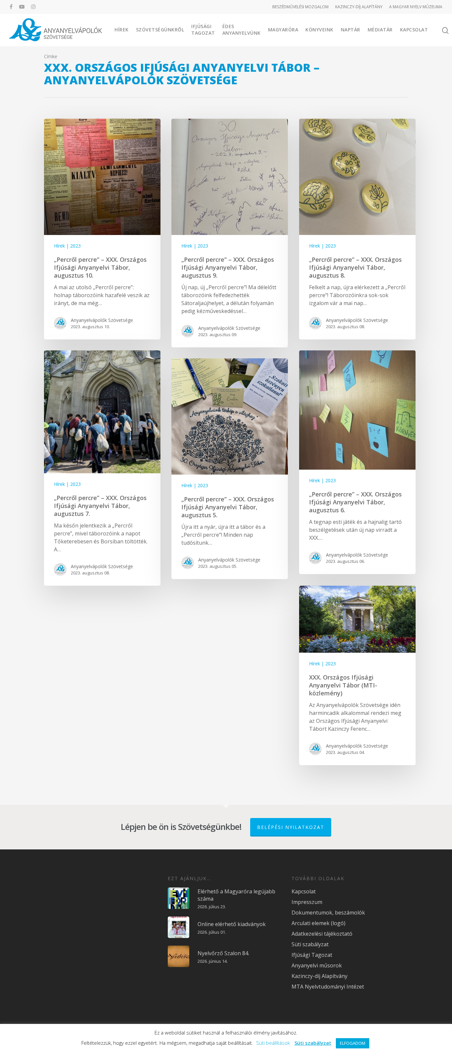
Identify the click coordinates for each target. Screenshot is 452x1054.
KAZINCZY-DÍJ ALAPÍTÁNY (359, 7)
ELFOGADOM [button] (352, 1043)
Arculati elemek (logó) (318, 923)
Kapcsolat (414, 29)
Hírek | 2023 (67, 246)
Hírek (121, 29)
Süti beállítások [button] (273, 1042)
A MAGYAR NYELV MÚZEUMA (415, 7)
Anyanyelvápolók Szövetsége (102, 320)
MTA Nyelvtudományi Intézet (328, 986)
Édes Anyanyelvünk (241, 29)
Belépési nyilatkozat (290, 827)
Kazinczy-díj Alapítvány (319, 976)
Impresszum (307, 902)
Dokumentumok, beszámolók (328, 912)
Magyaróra (283, 29)
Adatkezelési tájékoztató (322, 933)
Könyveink (319, 29)
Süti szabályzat (310, 944)
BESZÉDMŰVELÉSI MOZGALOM (300, 7)
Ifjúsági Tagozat (203, 29)
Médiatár (380, 29)
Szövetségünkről (160, 29)
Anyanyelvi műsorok (317, 965)
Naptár (350, 29)
